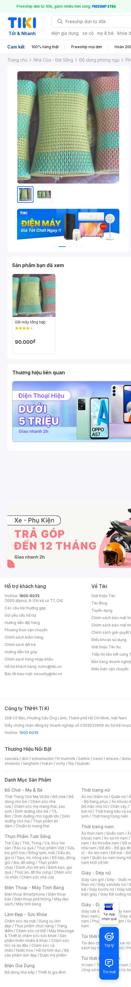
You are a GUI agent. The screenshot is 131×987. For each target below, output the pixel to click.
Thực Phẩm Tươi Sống (28, 836)
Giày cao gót (92, 879)
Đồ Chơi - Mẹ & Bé (24, 790)
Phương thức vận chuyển (26, 630)
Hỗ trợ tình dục (48, 950)
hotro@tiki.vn (50, 666)
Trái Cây (12, 843)
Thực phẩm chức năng (34, 926)
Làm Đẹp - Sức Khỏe (26, 914)
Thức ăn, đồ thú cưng (32, 872)
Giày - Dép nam (98, 904)
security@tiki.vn (48, 674)
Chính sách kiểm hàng (24, 637)
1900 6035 (28, 732)
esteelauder (43, 758)
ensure (112, 758)
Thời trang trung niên (110, 816)
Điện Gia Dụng (20, 965)
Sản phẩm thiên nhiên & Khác (35, 938)
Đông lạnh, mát (41, 852)
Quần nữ (118, 796)
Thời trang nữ (95, 790)
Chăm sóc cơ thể (31, 930)
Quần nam (115, 833)
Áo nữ (86, 796)
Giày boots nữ (101, 889)
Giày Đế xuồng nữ (115, 894)
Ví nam (87, 965)
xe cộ (88, 33)
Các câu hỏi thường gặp (25, 608)
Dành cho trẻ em (30, 867)
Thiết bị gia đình (52, 972)
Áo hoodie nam (105, 843)
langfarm (31, 763)
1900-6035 (29, 595)
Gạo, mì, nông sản (33, 857)
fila (71, 763)
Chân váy (118, 806)
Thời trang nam (97, 826)
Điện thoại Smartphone (25, 894)
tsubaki (83, 763)
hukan (47, 763)
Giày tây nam (119, 911)
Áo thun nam (92, 833)
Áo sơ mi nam (116, 838)
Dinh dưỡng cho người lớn (36, 816)
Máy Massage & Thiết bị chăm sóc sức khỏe (39, 933)
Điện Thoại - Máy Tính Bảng (34, 887)
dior (25, 758)
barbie (84, 758)
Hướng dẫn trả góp (21, 652)
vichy (60, 763)
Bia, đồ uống (24, 862)
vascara (12, 758)
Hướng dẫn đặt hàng (22, 622)
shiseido (12, 763)
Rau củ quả (24, 848)
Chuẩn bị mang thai (32, 826)
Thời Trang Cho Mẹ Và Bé (27, 796)
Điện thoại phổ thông (32, 899)
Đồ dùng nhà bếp (20, 972)
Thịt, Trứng (31, 843)
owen (98, 758)
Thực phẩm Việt (50, 848)
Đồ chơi (59, 796)
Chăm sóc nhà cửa (37, 877)
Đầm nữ (101, 796)
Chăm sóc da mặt (20, 921)
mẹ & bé (105, 33)
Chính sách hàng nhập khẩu (29, 659)
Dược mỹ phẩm (53, 955)
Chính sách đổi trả (20, 644)
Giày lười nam (93, 911)
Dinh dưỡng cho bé (31, 811)
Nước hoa (24, 950)
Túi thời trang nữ (98, 936)
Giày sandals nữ (111, 884)
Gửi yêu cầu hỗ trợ (20, 615)
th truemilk (66, 758)
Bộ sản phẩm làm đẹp (37, 952)
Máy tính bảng (28, 904)
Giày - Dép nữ (96, 872)
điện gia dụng (65, 33)
